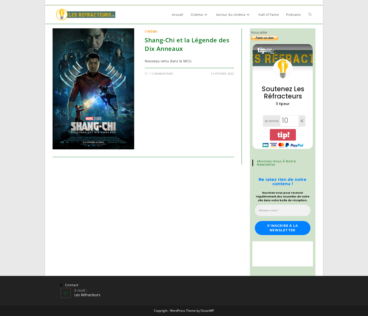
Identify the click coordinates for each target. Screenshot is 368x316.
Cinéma (151, 31)
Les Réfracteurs (87, 294)
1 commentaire (161, 73)
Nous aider (259, 32)
